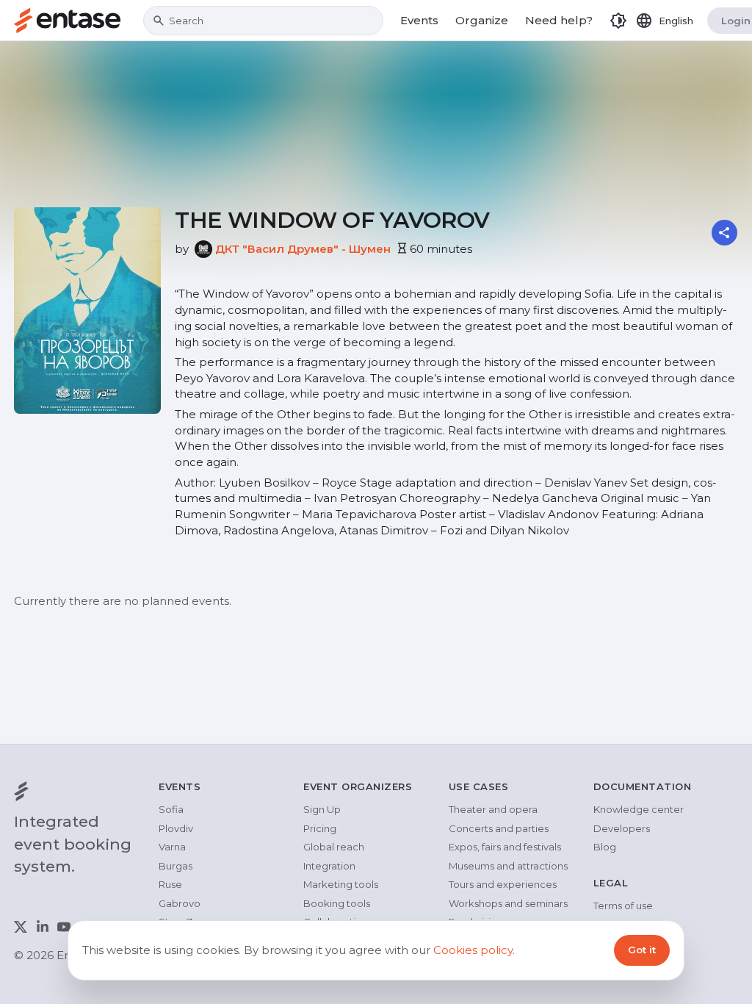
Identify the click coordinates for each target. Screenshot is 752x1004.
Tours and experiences (503, 884)
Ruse (170, 884)
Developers (621, 828)
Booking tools (336, 903)
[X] (20, 927)
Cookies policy (473, 950)
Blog (604, 847)
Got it (642, 949)
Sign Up (322, 809)
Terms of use (623, 905)
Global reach (333, 847)
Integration (329, 866)
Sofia (171, 809)
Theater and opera (493, 809)
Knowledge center (638, 809)
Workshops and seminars (508, 903)
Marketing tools (340, 884)
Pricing (319, 828)
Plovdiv (176, 828)
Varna (172, 847)
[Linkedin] (42, 926)
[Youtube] (63, 926)
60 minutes (441, 249)
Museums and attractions (508, 866)
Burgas (175, 866)
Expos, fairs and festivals (505, 847)
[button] (618, 20)
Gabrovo (179, 903)
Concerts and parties (499, 828)
